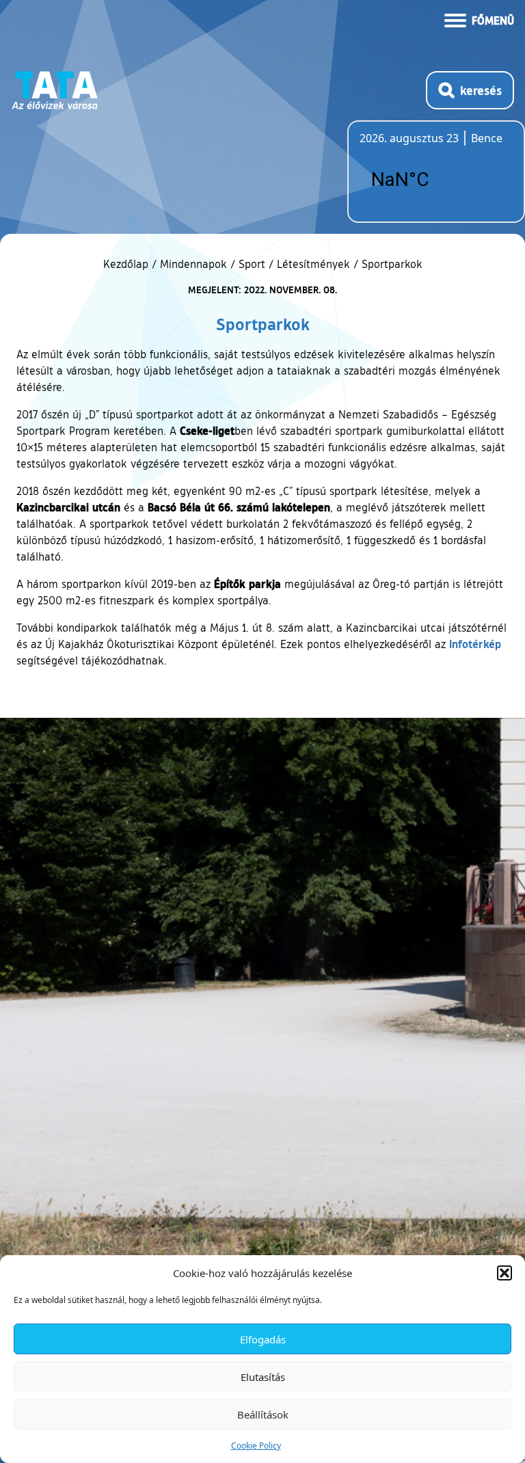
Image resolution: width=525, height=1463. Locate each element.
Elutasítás (263, 1377)
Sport (252, 264)
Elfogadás (263, 1339)
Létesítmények (313, 264)
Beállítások (262, 1414)
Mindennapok (193, 264)
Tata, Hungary (436, 179)
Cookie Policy (256, 1445)
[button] (504, 1273)
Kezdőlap (127, 264)
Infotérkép (475, 643)
